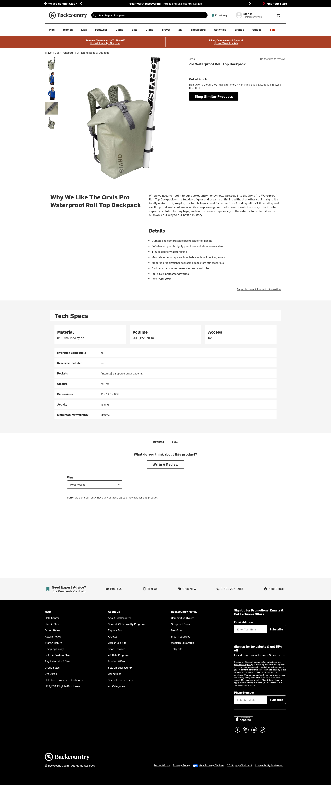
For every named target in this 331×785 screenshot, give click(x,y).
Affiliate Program (118, 655)
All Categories (116, 686)
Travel (48, 52)
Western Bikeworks (182, 642)
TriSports (176, 648)
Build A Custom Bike (57, 655)
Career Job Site (117, 642)
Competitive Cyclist (182, 617)
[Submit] (94, 15)
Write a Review (165, 464)
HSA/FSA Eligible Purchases (62, 686)
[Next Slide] (250, 3)
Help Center (52, 617)
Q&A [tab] (175, 442)
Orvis (191, 58)
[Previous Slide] (81, 3)
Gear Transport (64, 52)
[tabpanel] (165, 372)
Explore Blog (115, 630)
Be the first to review (272, 58)
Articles (112, 636)
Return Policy (53, 636)
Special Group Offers (120, 680)
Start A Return (53, 642)
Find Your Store (277, 3)
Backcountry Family (184, 611)
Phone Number (244, 692)
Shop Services (116, 648)
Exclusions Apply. (242, 664)
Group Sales (52, 667)
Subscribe (276, 629)
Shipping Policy (54, 648)
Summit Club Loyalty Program (126, 624)
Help (48, 611)
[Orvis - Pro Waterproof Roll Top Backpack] (51, 63)
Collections (114, 673)
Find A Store (52, 624)
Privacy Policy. (248, 685)
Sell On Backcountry (120, 667)
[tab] (71, 315)
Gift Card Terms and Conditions (64, 680)
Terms (237, 685)
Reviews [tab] (158, 441)
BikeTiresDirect (180, 636)
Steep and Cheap (181, 624)
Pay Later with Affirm (58, 661)
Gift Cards (51, 673)
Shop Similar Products (214, 96)
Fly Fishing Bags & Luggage (92, 52)
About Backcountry (119, 617)
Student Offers (117, 661)
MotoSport (177, 630)
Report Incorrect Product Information (259, 289)
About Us (114, 611)
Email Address (243, 622)
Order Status (52, 630)
